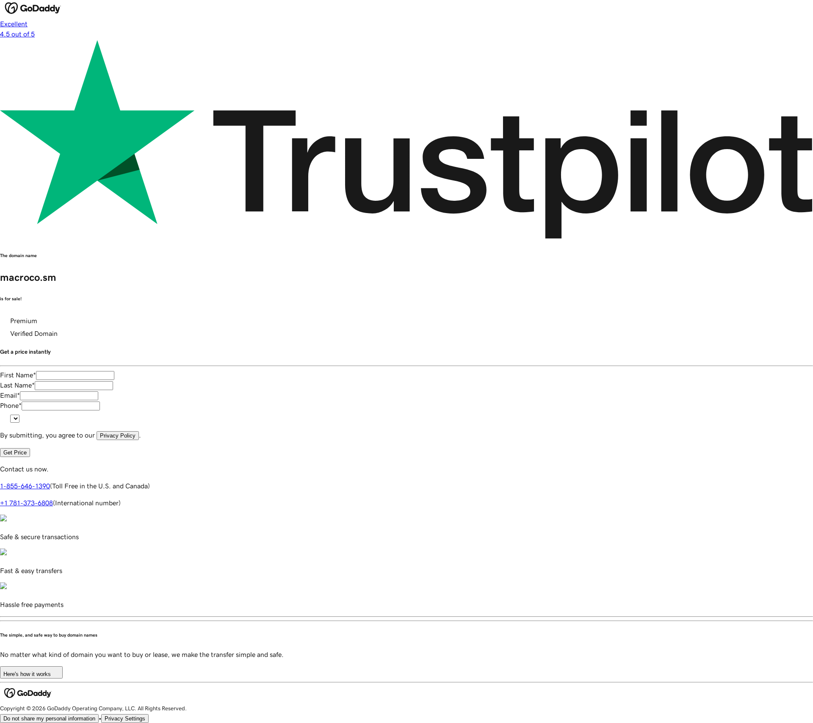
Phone (11, 405)
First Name (18, 374)
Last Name (17, 385)
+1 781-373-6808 (26, 502)
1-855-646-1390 (25, 485)
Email (10, 395)
